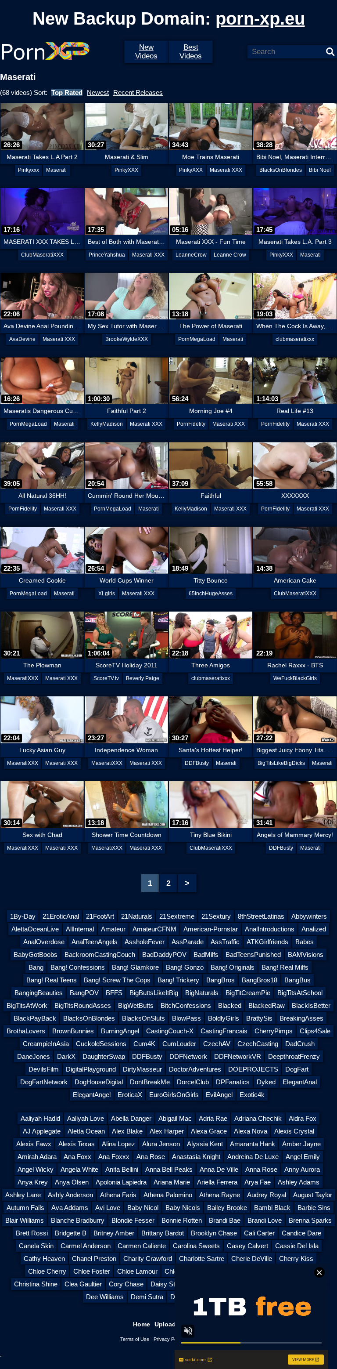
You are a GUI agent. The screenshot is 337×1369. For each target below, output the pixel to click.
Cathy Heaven (44, 1258)
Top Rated (66, 92)
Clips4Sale (315, 1031)
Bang (36, 967)
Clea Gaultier (83, 1284)
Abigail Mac (175, 1118)
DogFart (296, 1069)
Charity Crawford (147, 1258)
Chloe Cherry (47, 1271)
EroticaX (130, 1094)
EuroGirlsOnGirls (174, 1094)
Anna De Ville (219, 1169)
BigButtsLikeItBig (153, 992)
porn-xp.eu (260, 18)
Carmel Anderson (86, 1245)
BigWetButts (136, 1005)
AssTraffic (225, 941)
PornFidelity (191, 424)
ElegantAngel (92, 1094)
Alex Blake (127, 1131)
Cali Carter (259, 1233)
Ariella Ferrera (217, 1182)
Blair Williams (24, 1220)
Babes (304, 941)
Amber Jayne (301, 1144)
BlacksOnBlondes (280, 170)
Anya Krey (33, 1182)
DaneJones (33, 1056)
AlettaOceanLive (35, 929)
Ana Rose (150, 1156)
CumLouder (179, 1043)
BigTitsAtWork (27, 1005)
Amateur (113, 929)
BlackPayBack (35, 1018)
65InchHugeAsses (211, 593)
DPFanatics (233, 1082)
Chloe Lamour (137, 1271)
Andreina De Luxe (253, 1156)
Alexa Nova (250, 1131)
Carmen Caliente (142, 1245)
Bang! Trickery (178, 980)
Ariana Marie (172, 1182)
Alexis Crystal (294, 1131)
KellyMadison (106, 424)
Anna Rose (261, 1169)
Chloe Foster (91, 1271)
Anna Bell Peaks (169, 1169)
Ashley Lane (23, 1195)
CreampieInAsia (46, 1043)
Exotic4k (252, 1094)
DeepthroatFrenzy (294, 1056)
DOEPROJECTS (253, 1069)
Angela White (79, 1169)
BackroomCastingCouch (100, 954)
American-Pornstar (210, 929)
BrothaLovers (26, 1031)
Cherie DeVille (251, 1258)
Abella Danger (131, 1118)
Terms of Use (134, 1339)
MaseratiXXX (22, 678)
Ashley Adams (298, 1182)
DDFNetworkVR (237, 1056)
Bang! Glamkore (135, 967)
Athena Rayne (219, 1195)
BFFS (114, 992)
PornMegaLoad (196, 339)
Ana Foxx (77, 1156)
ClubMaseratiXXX (42, 255)
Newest (98, 92)
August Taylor (312, 1195)
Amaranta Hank (252, 1144)
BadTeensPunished (253, 954)
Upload (165, 1324)
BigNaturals (202, 992)
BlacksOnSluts (143, 1018)
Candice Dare (301, 1233)
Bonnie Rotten (181, 1220)
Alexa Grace (209, 1131)
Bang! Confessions (77, 967)
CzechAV (216, 1043)
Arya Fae (257, 1182)
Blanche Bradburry (77, 1220)
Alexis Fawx (33, 1144)
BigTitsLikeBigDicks (281, 763)
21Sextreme (176, 916)
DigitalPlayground (91, 1069)
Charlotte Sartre (201, 1258)
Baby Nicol (142, 1207)
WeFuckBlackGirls (295, 678)
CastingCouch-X (170, 1031)
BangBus (297, 980)
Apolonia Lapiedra (121, 1182)
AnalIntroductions (269, 929)
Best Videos (190, 51)
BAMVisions (305, 954)
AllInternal (80, 929)
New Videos (146, 51)
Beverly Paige (142, 678)
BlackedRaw (266, 1005)
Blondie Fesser (132, 1220)
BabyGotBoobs (35, 954)
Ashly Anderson (70, 1195)
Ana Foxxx (113, 1156)
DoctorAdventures (195, 1069)
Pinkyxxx (28, 170)
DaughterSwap (103, 1056)
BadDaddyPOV (164, 954)
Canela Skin (36, 1245)
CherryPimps (274, 1031)
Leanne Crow (230, 255)
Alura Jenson (161, 1144)
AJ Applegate (42, 1131)
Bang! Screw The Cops (117, 980)
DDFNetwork (188, 1056)
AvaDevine (22, 339)
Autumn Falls (25, 1207)
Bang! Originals (233, 967)
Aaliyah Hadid (40, 1118)
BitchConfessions (186, 1005)
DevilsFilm (44, 1069)
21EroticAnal (61, 916)
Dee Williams (105, 1296)
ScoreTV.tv (106, 678)
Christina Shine (35, 1284)
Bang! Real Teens (51, 980)
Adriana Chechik (258, 1118)
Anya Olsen (72, 1182)
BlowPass (186, 1018)
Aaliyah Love (85, 1118)
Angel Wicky (36, 1169)
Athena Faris (118, 1195)
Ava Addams (69, 1207)
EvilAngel (219, 1094)
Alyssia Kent (205, 1144)
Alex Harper (167, 1131)
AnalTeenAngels (95, 941)
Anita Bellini (121, 1169)
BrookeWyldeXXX (126, 339)
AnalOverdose (44, 941)
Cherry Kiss (296, 1258)
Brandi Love (264, 1220)
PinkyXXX (126, 170)
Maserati (56, 170)
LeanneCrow (191, 255)
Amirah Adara (37, 1156)
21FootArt (100, 916)
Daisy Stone (168, 1284)
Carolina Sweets (196, 1245)
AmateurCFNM (154, 929)
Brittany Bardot (162, 1233)
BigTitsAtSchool (300, 992)
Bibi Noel (320, 170)
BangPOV (84, 992)
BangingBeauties (38, 992)
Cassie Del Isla (297, 1245)
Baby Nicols (182, 1207)
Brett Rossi (32, 1233)
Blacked (229, 1005)
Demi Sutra (147, 1296)
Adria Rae (213, 1118)
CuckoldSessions (101, 1043)
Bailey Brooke (227, 1207)
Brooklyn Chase (214, 1233)
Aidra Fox (302, 1118)
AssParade (188, 941)
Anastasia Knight (196, 1156)
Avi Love (107, 1207)
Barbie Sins (314, 1207)
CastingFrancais (224, 1031)
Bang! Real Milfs (285, 967)
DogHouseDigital (99, 1082)
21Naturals (136, 916)
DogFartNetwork (44, 1082)
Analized (313, 929)
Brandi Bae (224, 1220)
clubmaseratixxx (295, 339)
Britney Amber (113, 1233)
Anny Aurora (302, 1169)
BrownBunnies (73, 1031)
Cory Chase (126, 1284)
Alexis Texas (76, 1144)
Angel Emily (303, 1156)
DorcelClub (193, 1082)
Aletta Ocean (86, 1131)
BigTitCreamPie (248, 992)
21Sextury (216, 916)
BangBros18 (259, 980)
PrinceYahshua (107, 255)
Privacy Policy (169, 1339)
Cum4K (144, 1043)
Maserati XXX (226, 170)
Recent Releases (138, 92)
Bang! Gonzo (185, 967)
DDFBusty (197, 763)
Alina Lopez (118, 1144)
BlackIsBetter (311, 1005)
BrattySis (259, 1018)
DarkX (66, 1056)
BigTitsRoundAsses (82, 1005)
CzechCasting (257, 1043)
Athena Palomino (167, 1195)
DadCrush (300, 1043)
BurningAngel (120, 1031)
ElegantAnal (300, 1082)
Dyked (266, 1082)
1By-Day (23, 916)
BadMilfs (206, 954)
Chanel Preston (94, 1258)
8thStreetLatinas (261, 916)
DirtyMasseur (142, 1069)
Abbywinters (309, 916)
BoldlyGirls (223, 1018)
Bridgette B (70, 1233)
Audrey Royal (266, 1195)
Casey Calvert (247, 1245)
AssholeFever (145, 941)
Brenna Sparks (310, 1220)
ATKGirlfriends (267, 941)
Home (141, 1324)
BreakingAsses (301, 1018)
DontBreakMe (150, 1082)
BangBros (220, 980)
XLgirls (106, 593)
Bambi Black (272, 1207)
